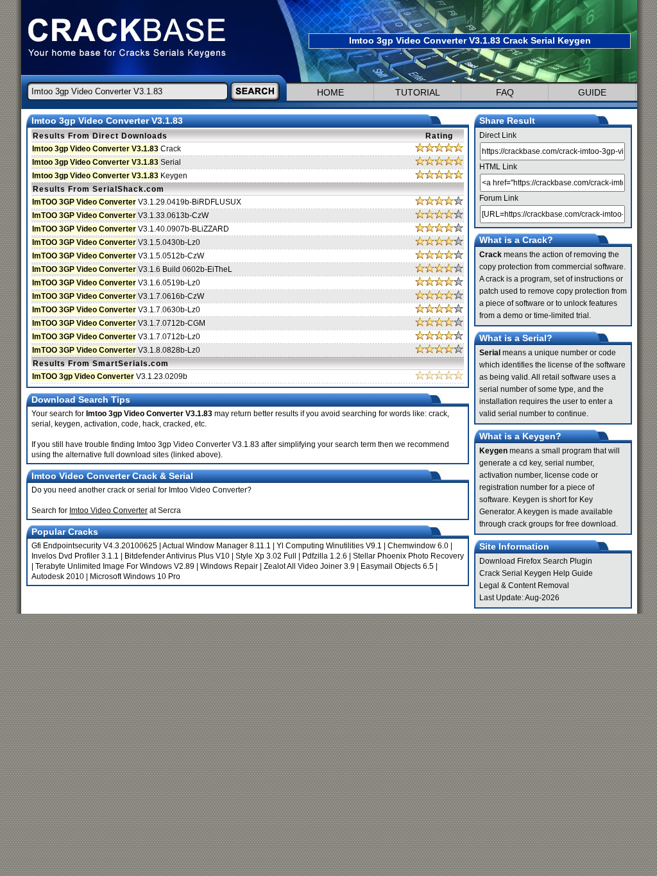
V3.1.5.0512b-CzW (118, 255)
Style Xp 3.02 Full (265, 556)
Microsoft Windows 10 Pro (135, 576)
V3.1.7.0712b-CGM (118, 323)
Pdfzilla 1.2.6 (324, 556)
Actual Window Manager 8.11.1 (216, 545)
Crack (106, 148)
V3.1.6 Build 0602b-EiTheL (132, 269)
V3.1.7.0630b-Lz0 (116, 309)
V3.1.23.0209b (109, 376)
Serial (106, 162)
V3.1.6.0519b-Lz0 (116, 282)
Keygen (109, 175)
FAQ (505, 92)
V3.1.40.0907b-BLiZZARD (130, 228)
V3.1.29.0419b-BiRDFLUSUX (136, 202)
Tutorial (417, 92)
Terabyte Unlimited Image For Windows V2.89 (114, 566)
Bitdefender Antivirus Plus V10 (177, 556)
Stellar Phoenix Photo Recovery (408, 556)
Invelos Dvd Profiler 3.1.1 (75, 556)
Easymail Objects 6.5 (397, 566)
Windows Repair (229, 566)
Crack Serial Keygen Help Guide (536, 573)
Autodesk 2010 (57, 576)
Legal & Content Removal (524, 585)
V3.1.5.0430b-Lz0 (116, 242)
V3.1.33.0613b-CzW (120, 215)
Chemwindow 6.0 (418, 545)
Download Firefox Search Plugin (535, 561)
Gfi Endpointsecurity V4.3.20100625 (94, 545)
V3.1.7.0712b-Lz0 (116, 336)
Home (330, 92)
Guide (592, 92)
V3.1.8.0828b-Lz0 (116, 350)
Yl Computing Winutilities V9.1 (329, 545)
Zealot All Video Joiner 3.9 (309, 566)
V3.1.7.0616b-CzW (118, 296)
